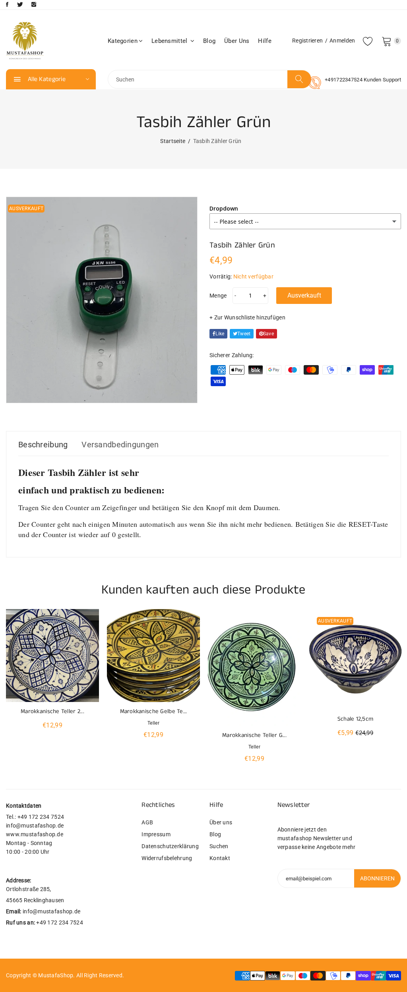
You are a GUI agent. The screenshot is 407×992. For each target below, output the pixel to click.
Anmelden (342, 40)
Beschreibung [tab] (43, 444)
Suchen (219, 846)
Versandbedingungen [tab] (120, 444)
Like (219, 333)
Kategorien (123, 40)
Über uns (236, 40)
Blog (209, 40)
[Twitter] (20, 4)
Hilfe (264, 40)
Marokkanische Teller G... (254, 735)
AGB (147, 822)
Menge (218, 295)
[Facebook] (7, 4)
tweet (243, 333)
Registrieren (307, 40)
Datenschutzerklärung (169, 846)
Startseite (172, 141)
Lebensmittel (170, 40)
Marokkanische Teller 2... (52, 711)
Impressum (156, 834)
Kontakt (219, 858)
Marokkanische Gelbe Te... (153, 711)
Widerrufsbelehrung (166, 858)
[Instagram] (33, 4)
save (268, 333)
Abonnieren (377, 878)
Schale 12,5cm (355, 719)
